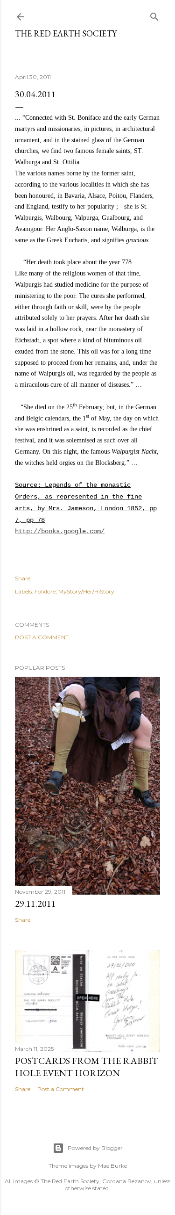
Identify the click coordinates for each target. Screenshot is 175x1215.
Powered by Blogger (95, 1147)
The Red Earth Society (66, 33)
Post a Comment (42, 637)
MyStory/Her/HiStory (86, 591)
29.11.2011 (35, 903)
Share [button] (22, 578)
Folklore (45, 591)
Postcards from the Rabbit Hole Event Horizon (86, 1067)
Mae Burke (112, 1165)
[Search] (154, 15)
